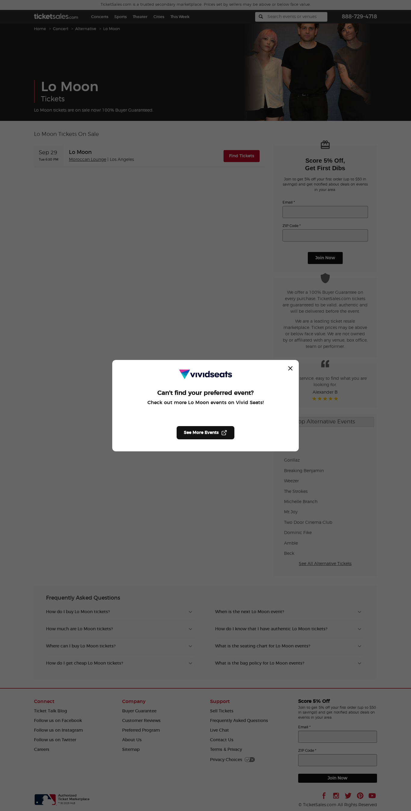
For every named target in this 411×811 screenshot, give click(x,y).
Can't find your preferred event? (205, 393)
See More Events (201, 433)
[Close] (290, 368)
